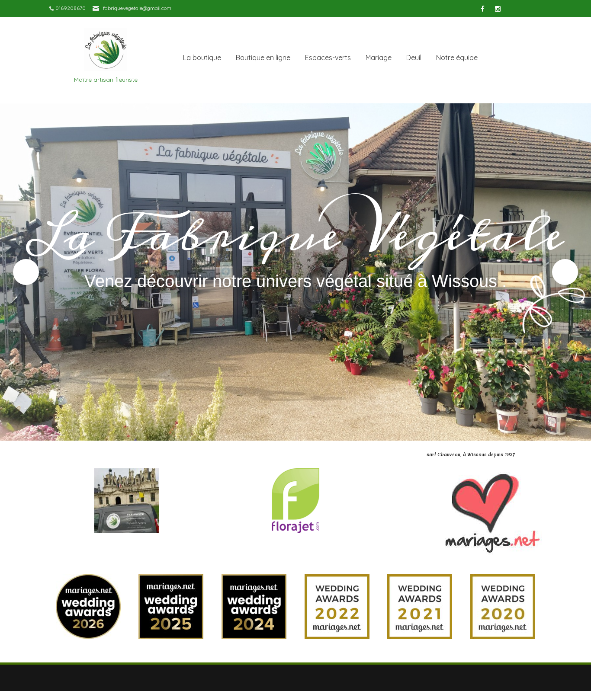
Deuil (413, 57)
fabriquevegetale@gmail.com (137, 8)
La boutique (202, 57)
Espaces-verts (328, 57)
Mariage (379, 57)
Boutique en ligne (263, 57)
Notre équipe (457, 57)
